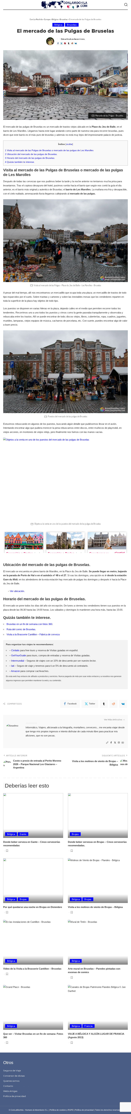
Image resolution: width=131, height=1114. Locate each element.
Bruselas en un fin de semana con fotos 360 (29, 624)
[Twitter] (61, 43)
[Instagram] (119, 743)
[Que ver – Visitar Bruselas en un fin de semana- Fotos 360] (33, 1007)
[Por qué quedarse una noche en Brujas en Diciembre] (33, 880)
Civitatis (15, 650)
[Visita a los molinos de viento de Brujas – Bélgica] (98, 880)
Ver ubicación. (17, 591)
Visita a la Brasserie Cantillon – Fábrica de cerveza (33, 634)
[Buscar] (126, 5)
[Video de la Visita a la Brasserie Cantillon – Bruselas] (33, 942)
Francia (88, 1026)
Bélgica (58, 24)
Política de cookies (58, 1110)
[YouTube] (123, 743)
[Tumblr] (68, 43)
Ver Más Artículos (113, 719)
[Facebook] (58, 43)
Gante (23, 834)
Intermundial (17, 660)
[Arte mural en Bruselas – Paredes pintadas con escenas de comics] (98, 942)
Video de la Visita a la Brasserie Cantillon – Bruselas (32, 968)
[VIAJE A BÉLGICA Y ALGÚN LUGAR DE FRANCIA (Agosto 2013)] (98, 1007)
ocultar (69, 144)
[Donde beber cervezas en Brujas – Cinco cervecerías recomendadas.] (98, 815)
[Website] (107, 743)
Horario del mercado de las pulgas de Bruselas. (30, 158)
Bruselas (72, 24)
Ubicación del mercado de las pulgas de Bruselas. (31, 154)
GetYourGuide (18, 655)
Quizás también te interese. (20, 162)
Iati (12, 665)
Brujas (75, 834)
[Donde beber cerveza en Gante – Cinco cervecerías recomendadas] (33, 815)
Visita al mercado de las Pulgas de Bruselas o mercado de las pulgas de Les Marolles (49, 150)
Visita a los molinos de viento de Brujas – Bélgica (95, 907)
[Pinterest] (65, 43)
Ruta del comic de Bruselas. (21, 629)
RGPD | (71, 1110)
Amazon (15, 671)
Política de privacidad (84, 1110)
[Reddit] (72, 43)
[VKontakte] (75, 43)
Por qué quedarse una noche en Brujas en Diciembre (32, 907)
